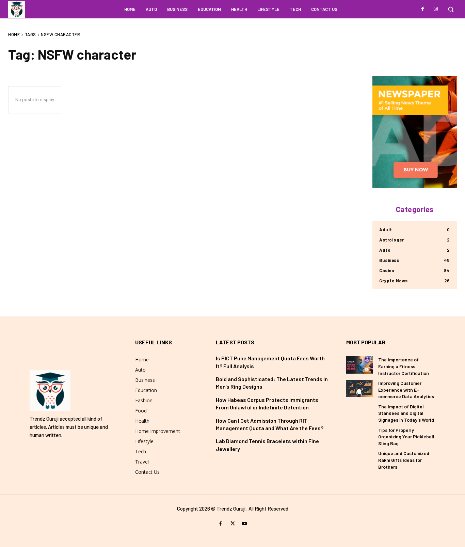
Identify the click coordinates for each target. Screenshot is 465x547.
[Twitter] (232, 523)
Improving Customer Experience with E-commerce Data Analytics (406, 389)
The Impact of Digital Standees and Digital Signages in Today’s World (406, 413)
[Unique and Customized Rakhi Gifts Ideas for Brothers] (359, 458)
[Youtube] (244, 523)
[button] (451, 9)
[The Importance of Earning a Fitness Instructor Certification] (359, 364)
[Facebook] (423, 9)
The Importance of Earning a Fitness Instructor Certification (403, 366)
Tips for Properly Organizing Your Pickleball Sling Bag (406, 436)
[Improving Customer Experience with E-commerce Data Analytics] (359, 388)
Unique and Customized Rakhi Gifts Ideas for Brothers (403, 459)
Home (14, 34)
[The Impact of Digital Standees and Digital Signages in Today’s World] (359, 411)
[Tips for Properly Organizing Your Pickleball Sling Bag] (359, 435)
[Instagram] (435, 9)
